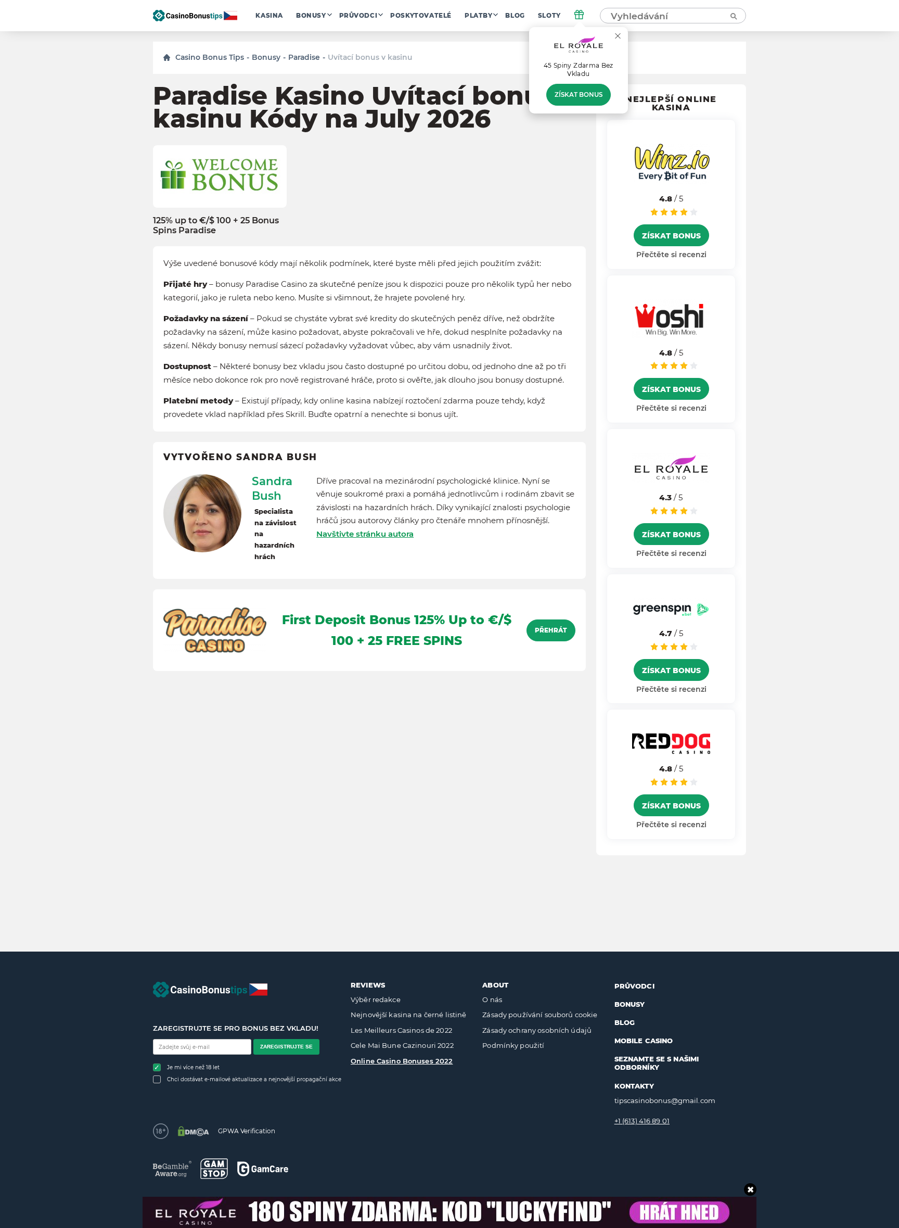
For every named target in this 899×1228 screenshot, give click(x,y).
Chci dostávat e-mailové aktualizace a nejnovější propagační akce (254, 1079)
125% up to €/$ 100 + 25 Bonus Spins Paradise (216, 225)
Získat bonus (578, 94)
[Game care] (263, 1169)
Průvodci (358, 15)
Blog (514, 15)
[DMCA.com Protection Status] (193, 1131)
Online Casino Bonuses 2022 (402, 1061)
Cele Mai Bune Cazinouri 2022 (402, 1045)
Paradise (304, 57)
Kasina (269, 15)
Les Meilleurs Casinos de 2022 (401, 1030)
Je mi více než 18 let (193, 1067)
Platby (479, 15)
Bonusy (311, 15)
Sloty (549, 15)
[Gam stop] (214, 1168)
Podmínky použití (513, 1045)
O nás (492, 999)
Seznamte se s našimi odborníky (656, 1063)
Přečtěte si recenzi (671, 254)
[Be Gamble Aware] (172, 1169)
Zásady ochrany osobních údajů (537, 1030)
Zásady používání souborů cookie (539, 1014)
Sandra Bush (272, 488)
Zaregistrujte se (286, 1046)
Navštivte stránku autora (365, 534)
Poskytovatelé (421, 15)
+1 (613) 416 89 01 (642, 1121)
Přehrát (551, 630)
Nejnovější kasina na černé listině (408, 1014)
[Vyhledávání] (733, 15)
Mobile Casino (643, 1040)
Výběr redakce (376, 999)
